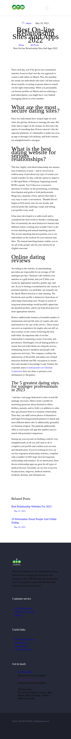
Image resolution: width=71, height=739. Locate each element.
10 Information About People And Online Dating (34, 521)
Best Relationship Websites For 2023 (31, 506)
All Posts (34, 45)
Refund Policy (21, 646)
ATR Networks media (24, 612)
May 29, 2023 (20, 527)
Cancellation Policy (23, 649)
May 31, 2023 (20, 511)
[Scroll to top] (64, 732)
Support (18, 615)
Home (21, 45)
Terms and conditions (24, 639)
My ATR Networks (23, 608)
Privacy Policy (21, 642)
